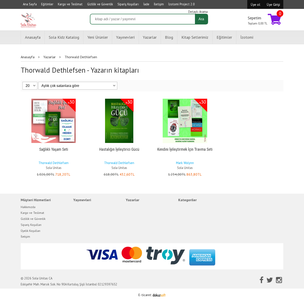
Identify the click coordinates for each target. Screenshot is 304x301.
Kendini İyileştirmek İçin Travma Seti (185, 149)
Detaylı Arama (198, 12)
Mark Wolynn (185, 163)
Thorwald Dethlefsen (54, 163)
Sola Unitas (53, 168)
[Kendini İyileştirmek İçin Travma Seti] (185, 99)
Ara (201, 19)
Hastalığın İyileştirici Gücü (119, 149)
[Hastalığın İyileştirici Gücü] (119, 99)
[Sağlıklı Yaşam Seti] (53, 99)
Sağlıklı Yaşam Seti (53, 149)
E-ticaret (145, 295)
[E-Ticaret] (159, 295)
